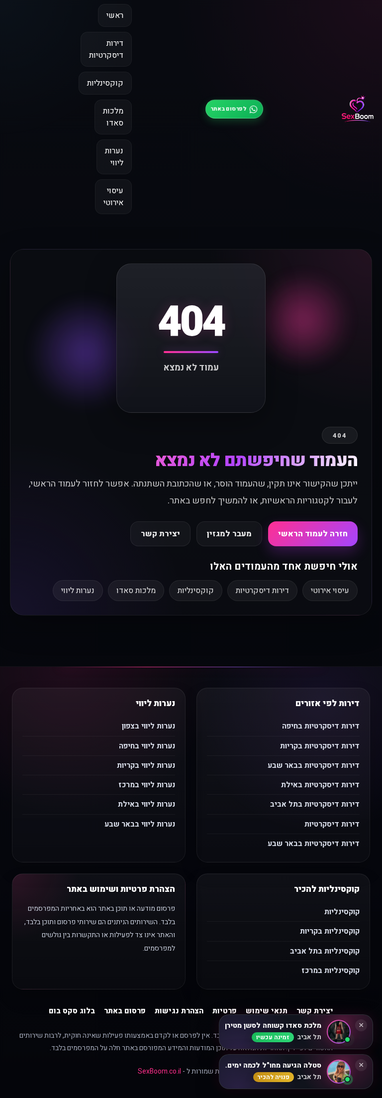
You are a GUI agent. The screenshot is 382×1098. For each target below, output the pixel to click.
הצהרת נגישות (179, 1010)
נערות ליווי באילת (146, 804)
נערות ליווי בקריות (146, 765)
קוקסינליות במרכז (330, 970)
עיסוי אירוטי (113, 197)
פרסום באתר (125, 1010)
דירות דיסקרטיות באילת (320, 784)
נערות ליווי (114, 157)
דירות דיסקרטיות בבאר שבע (314, 765)
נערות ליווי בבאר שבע (139, 824)
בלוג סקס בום (72, 1010)
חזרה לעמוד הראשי (313, 534)
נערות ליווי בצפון (148, 726)
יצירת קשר (160, 534)
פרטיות (224, 1010)
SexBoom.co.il (159, 1071)
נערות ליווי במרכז (146, 784)
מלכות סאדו (113, 117)
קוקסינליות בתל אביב (325, 951)
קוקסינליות (105, 83)
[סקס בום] (357, 109)
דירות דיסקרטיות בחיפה (321, 726)
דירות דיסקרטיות (106, 49)
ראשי (114, 15)
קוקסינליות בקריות (330, 931)
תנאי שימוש (266, 1010)
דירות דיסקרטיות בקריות (320, 745)
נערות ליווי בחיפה (147, 745)
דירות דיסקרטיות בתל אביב (315, 804)
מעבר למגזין (229, 534)
